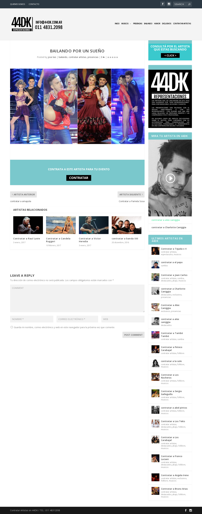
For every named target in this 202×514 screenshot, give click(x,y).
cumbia (164, 265)
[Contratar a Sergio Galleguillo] (155, 393)
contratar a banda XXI (125, 238)
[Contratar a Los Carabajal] (155, 439)
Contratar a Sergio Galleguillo (171, 392)
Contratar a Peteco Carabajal (171, 348)
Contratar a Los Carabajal (169, 439)
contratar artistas (182, 23)
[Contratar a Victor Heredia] (94, 225)
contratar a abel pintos (174, 407)
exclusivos (166, 23)
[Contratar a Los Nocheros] (155, 377)
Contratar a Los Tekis (173, 421)
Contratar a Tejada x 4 (173, 248)
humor (157, 23)
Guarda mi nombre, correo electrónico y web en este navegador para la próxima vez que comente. (64, 327)
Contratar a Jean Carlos (174, 275)
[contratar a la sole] (155, 363)
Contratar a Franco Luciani (171, 457)
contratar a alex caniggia (166, 220)
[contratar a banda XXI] (126, 225)
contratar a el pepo (172, 262)
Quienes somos (17, 4)
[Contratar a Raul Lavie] (28, 225)
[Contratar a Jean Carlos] (155, 277)
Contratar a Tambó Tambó (172, 334)
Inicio (117, 23)
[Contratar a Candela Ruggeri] (61, 225)
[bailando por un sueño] (77, 106)
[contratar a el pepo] (155, 264)
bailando (148, 23)
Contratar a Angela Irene (175, 475)
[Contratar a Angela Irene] (155, 477)
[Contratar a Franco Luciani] (155, 458)
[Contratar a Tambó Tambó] (155, 335)
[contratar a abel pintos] (155, 410)
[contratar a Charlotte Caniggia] (155, 291)
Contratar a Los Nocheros (169, 376)
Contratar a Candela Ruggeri (58, 240)
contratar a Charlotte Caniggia (169, 227)
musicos (124, 23)
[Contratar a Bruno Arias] (155, 491)
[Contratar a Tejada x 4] (155, 251)
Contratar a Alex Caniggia (170, 306)
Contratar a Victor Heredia (90, 240)
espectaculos (167, 254)
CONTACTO (34, 4)
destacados (166, 294)
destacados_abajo (169, 280)
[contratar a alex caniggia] (155, 321)
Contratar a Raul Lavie (26, 238)
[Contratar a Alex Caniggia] (155, 307)
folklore (180, 353)
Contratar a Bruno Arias (174, 488)
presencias (137, 23)
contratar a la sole (171, 361)
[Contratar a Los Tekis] (155, 423)
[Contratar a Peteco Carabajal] (155, 349)
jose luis (52, 57)
